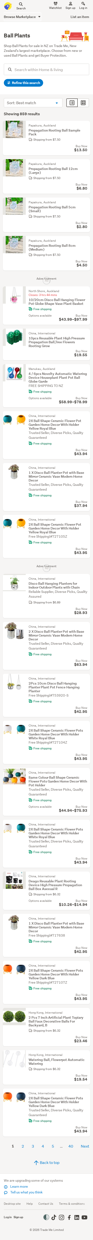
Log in (83, 8)
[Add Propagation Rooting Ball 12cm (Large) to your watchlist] (85, 164)
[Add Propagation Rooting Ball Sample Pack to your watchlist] (85, 125)
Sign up (70, 8)
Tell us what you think (26, 1192)
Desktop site (12, 1204)
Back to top (49, 1162)
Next (85, 1146)
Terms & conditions (72, 1204)
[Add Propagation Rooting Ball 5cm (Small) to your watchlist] (85, 202)
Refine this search (25, 82)
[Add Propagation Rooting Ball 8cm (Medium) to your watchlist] (85, 241)
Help (29, 1204)
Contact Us (45, 1204)
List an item (80, 16)
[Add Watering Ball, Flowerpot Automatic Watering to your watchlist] (85, 1055)
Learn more (19, 1186)
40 (70, 1146)
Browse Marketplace (20, 16)
